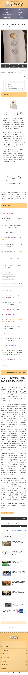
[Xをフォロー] (7, 526)
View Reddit (24, 76)
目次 (12, 81)
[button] (25, 363)
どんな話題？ (9, 84)
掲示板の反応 (5, 512)
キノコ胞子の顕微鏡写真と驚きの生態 (14, 88)
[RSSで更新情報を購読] (20, 526)
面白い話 (11, 512)
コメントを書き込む (14, 622)
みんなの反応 (9, 86)
